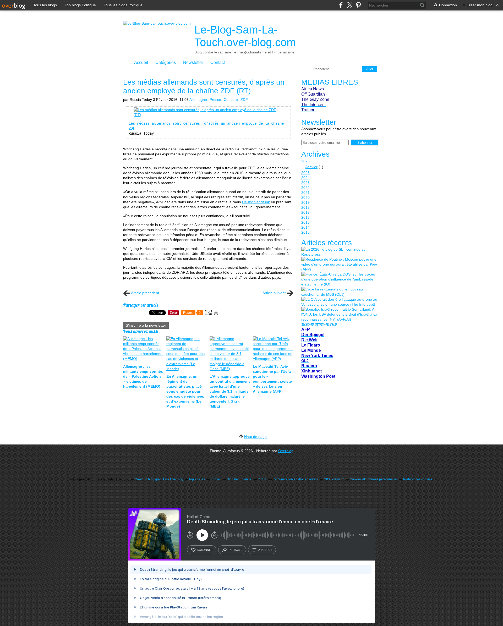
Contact (217, 62)
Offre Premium (334, 479)
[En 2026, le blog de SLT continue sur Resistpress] (339, 252)
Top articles (197, 479)
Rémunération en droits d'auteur (295, 479)
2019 (305, 202)
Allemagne (198, 99)
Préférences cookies (417, 479)
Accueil (141, 62)
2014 (305, 227)
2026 (305, 161)
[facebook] (341, 5)
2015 (305, 222)
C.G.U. (262, 479)
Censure (231, 99)
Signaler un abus (239, 479)
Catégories (165, 62)
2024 (305, 177)
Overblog (285, 451)
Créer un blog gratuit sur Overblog (159, 479)
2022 (305, 187)
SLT (94, 479)
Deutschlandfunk (256, 202)
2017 (305, 212)
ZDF (244, 99)
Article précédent (145, 293)
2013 (305, 232)
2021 (305, 192)
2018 (305, 207)
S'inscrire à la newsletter (146, 325)
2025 (305, 173)
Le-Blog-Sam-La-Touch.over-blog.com (245, 36)
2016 (305, 217)
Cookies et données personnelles (374, 479)
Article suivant (274, 293)
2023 (305, 182)
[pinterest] (358, 5)
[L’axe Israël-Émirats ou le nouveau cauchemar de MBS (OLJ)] (339, 292)
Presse (215, 99)
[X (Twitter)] (349, 5)
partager (235, 549)
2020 (305, 197)
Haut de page (255, 437)
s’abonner (204, 549)
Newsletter (193, 62)
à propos (265, 549)
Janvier (311, 167)
